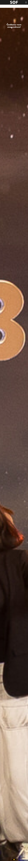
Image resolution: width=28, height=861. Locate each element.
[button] (12, 859)
